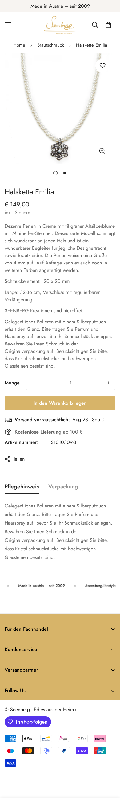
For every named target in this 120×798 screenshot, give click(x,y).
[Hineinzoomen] (102, 151)
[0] (108, 25)
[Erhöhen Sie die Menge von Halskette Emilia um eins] (108, 383)
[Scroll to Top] (109, 765)
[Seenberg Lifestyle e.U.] (60, 24)
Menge (12, 382)
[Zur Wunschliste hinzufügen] (102, 66)
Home (19, 45)
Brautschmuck (50, 45)
